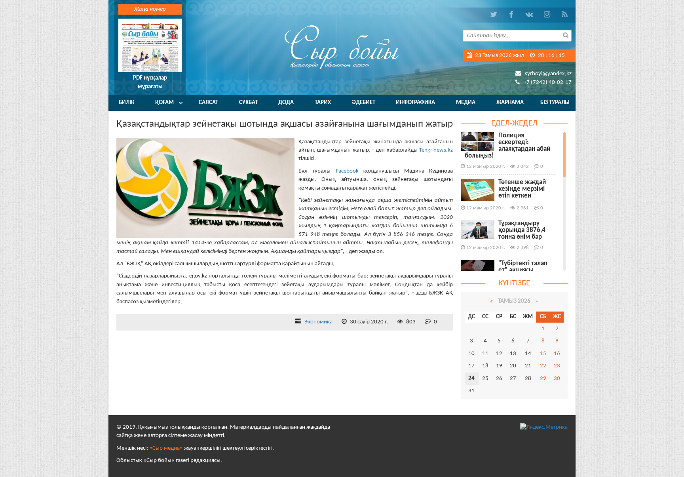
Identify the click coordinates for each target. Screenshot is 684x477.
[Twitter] (493, 15)
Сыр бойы (342, 46)
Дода (286, 103)
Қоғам (164, 103)
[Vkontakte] (529, 15)
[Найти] (566, 35)
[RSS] (565, 15)
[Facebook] (511, 15)
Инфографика (415, 103)
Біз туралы (555, 103)
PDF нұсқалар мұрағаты (150, 82)
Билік (126, 103)
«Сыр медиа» (166, 448)
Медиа (465, 103)
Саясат (208, 103)
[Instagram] (547, 15)
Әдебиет (363, 103)
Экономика (318, 322)
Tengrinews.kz (436, 150)
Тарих (323, 103)
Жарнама (510, 103)
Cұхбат (248, 103)
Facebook (347, 171)
